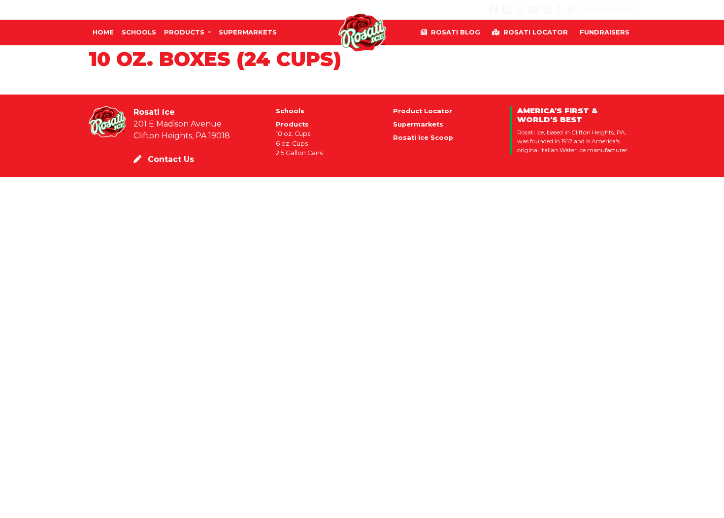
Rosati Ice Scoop (423, 137)
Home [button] (103, 32)
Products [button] (185, 32)
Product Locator (422, 111)
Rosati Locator (535, 32)
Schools (290, 111)
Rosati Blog (455, 32)
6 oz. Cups (292, 143)
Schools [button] (139, 32)
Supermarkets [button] (248, 32)
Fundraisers (604, 32)
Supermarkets (418, 124)
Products (292, 124)
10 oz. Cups (293, 133)
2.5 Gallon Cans (299, 153)
